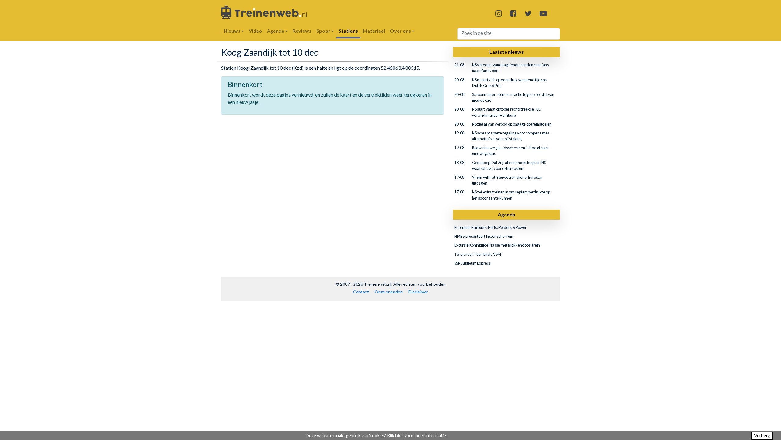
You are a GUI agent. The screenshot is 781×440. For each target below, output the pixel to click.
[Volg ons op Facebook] (513, 13)
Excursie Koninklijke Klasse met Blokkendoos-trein (497, 245)
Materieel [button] (374, 31)
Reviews (302, 31)
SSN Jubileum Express (472, 263)
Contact (361, 291)
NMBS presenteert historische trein (483, 236)
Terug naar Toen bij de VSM (477, 254)
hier (399, 435)
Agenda (506, 214)
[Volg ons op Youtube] (543, 13)
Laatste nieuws (506, 52)
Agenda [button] (276, 31)
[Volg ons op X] (528, 13)
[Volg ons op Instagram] (498, 13)
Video (255, 31)
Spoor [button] (323, 31)
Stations (348, 31)
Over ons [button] (401, 31)
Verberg (762, 435)
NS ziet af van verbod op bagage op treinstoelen (512, 124)
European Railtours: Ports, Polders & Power (490, 227)
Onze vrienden (389, 291)
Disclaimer (418, 291)
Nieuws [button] (232, 31)
